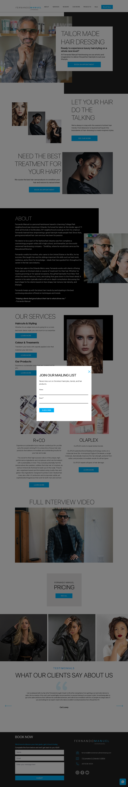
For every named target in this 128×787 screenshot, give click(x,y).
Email (41, 398)
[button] (89, 372)
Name (41, 389)
